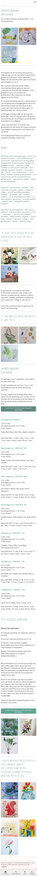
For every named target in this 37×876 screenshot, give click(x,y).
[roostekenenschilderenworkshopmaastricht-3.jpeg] (9, 846)
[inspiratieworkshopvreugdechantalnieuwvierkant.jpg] (9, 256)
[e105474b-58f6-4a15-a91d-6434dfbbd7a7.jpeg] (27, 828)
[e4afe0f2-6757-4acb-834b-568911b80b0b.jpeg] (9, 809)
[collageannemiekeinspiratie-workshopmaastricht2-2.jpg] (9, 791)
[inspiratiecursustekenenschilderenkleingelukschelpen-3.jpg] (27, 335)
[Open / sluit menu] (35, 2)
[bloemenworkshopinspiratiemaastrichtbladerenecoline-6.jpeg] (9, 353)
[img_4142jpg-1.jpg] (9, 54)
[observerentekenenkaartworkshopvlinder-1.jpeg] (9, 335)
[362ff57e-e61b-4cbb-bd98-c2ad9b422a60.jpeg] (9, 727)
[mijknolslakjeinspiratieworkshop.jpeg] (9, 745)
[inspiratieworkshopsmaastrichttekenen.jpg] (27, 36)
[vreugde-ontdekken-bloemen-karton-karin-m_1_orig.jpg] (27, 727)
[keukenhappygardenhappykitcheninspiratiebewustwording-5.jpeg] (9, 828)
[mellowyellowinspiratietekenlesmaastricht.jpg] (9, 36)
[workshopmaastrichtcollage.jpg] (9, 274)
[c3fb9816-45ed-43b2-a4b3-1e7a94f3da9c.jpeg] (27, 791)
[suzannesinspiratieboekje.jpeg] (27, 256)
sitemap (4, 866)
